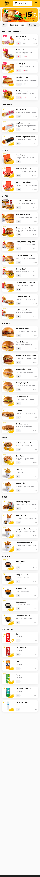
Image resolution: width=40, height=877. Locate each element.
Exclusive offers (17, 25)
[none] (20, 15)
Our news (33, 25)
